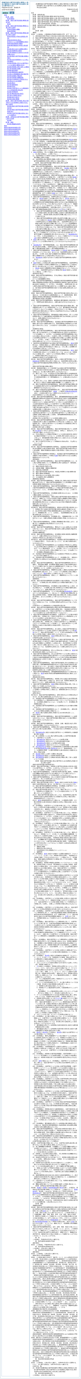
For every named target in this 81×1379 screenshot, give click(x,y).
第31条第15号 (41, 743)
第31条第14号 (40, 732)
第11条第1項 (36, 1193)
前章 (44, 1187)
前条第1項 (36, 361)
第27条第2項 (40, 757)
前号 (39, 800)
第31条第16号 (41, 745)
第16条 (38, 754)
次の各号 (38, 430)
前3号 (37, 712)
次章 (66, 391)
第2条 (74, 177)
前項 (74, 129)
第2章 (38, 1187)
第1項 (71, 139)
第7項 (67, 198)
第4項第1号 (36, 245)
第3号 (38, 1032)
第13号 (45, 1032)
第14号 (47, 955)
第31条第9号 (41, 741)
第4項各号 (39, 257)
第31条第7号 (41, 739)
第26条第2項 (40, 755)
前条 (75, 782)
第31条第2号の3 (41, 746)
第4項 (53, 250)
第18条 (66, 168)
